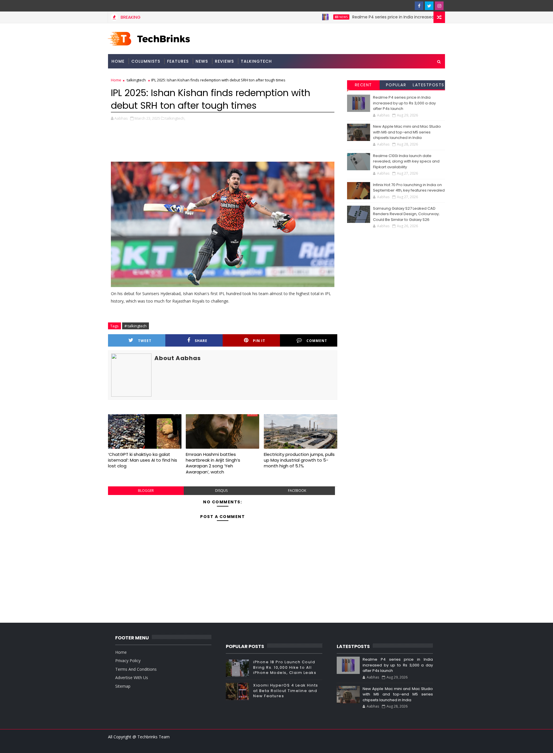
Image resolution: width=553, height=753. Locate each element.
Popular (396, 85)
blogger (146, 490)
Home (117, 61)
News (325, 17)
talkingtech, (175, 118)
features (178, 61)
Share (201, 340)
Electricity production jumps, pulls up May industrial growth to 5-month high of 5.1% (299, 460)
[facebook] (419, 5)
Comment (316, 340)
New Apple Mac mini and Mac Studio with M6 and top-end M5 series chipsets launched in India (407, 132)
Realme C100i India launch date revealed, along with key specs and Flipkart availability (406, 161)
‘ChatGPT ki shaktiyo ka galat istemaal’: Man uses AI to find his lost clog (142, 460)
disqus (221, 490)
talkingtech (256, 61)
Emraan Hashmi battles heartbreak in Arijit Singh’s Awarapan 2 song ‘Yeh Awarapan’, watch (213, 463)
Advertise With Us (131, 677)
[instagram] (439, 5)
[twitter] (429, 5)
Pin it (259, 340)
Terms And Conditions (136, 669)
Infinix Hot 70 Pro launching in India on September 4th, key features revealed (409, 187)
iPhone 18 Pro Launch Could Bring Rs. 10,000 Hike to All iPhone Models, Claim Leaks (284, 667)
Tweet (144, 340)
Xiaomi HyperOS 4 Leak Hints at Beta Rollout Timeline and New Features (285, 690)
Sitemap (122, 686)
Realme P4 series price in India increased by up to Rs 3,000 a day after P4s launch (416, 17)
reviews (224, 61)
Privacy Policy (128, 660)
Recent (363, 85)
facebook (297, 490)
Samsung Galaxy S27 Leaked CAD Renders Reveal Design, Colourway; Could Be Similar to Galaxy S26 (406, 214)
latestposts (428, 85)
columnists (145, 61)
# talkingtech (135, 325)
